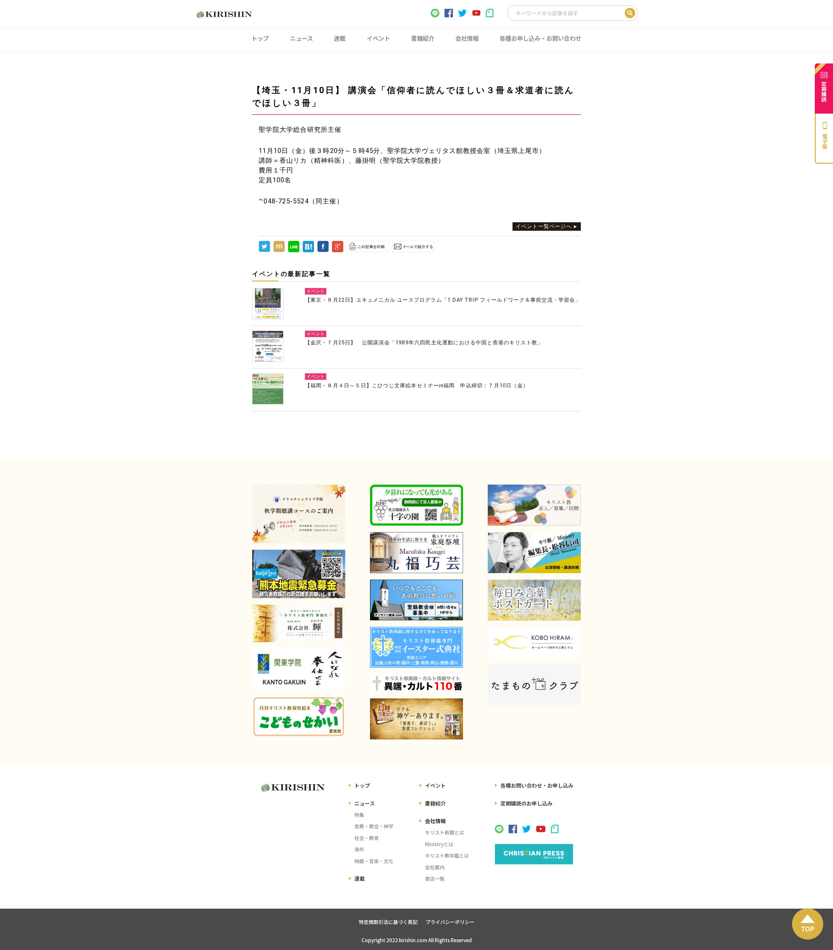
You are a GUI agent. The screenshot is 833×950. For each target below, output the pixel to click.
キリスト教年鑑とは (447, 855)
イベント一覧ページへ (544, 226)
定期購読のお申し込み (526, 803)
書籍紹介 (435, 803)
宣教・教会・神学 (373, 826)
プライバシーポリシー (450, 921)
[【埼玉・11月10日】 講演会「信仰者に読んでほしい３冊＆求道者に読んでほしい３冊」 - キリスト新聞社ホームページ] (308, 250)
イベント (435, 785)
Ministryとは (439, 844)
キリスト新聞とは (444, 832)
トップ (362, 785)
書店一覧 (434, 878)
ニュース (364, 803)
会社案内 (434, 867)
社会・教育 (366, 837)
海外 (359, 849)
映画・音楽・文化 (373, 861)
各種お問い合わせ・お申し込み (536, 785)
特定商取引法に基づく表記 (388, 921)
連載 (359, 878)
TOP (807, 928)
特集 (359, 814)
